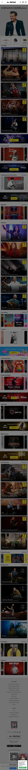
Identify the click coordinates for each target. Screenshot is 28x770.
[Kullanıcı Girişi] (25, 2)
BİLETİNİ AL (22, 767)
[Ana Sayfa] (11, 2)
